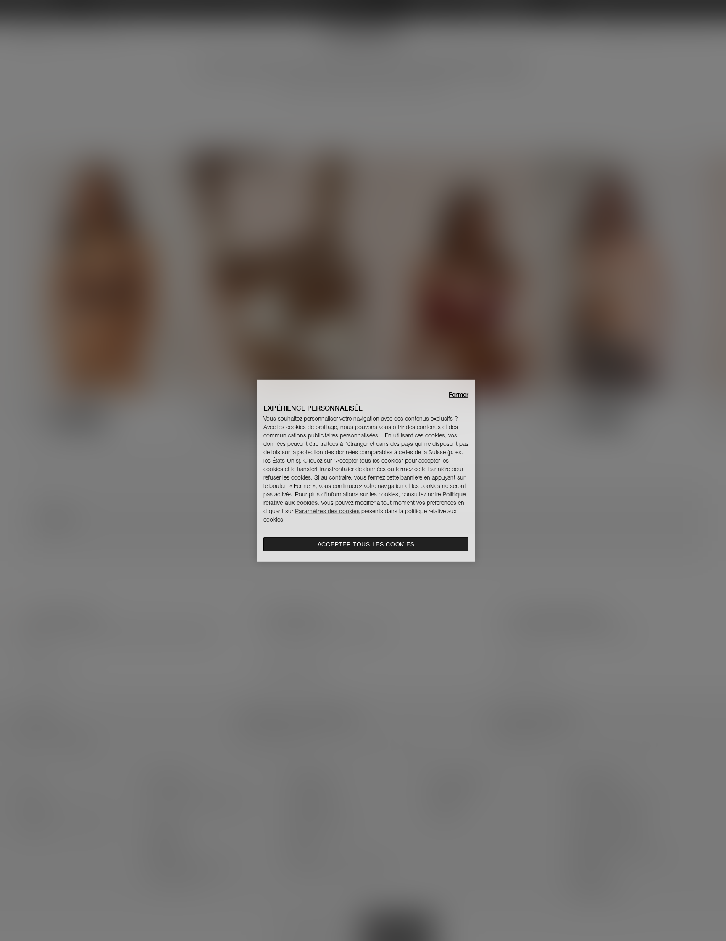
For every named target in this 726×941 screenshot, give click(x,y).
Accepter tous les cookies (366, 544)
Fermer (458, 394)
